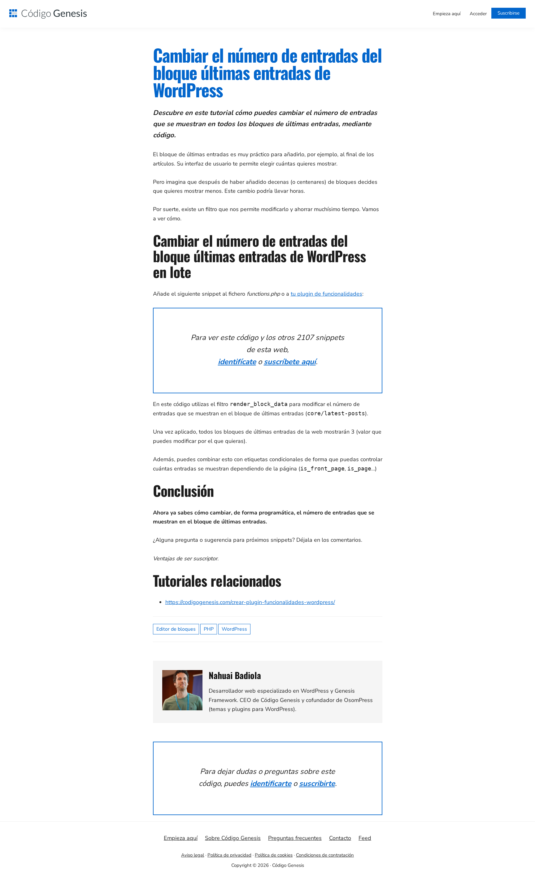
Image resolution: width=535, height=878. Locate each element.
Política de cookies (274, 855)
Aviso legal (192, 855)
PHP (209, 629)
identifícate (237, 362)
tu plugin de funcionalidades (326, 294)
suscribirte (317, 783)
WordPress (234, 629)
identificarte (270, 783)
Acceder (478, 14)
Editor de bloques (176, 629)
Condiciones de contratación (325, 855)
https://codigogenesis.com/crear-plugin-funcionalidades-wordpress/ (250, 602)
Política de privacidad (229, 855)
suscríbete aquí (290, 362)
